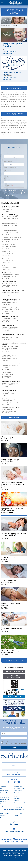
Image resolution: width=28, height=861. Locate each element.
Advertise (14, 766)
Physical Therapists (4, 799)
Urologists (16, 800)
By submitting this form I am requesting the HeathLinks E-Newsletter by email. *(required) (14, 742)
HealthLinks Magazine (14, 773)
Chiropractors (3, 786)
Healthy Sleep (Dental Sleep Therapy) (12, 73)
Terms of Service (15, 852)
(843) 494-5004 (7, 53)
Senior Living (7, 439)
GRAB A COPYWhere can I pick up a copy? (14, 676)
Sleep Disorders (8, 461)
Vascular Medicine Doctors (20, 802)
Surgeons (16, 796)
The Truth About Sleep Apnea (11, 651)
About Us (2, 815)
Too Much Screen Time (9, 558)
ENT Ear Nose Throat (9, 630)
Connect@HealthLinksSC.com (14, 831)
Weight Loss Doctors (5, 806)
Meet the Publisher (4, 813)
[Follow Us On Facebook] (9, 782)
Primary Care (3, 801)
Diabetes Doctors (4, 790)
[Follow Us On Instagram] (12, 782)
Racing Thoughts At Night (10, 460)
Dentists (2, 788)
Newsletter (2, 817)
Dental (5, 537)
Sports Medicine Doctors (19, 788)
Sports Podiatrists (18, 790)
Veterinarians (17, 805)
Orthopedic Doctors (4, 797)
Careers (16, 815)
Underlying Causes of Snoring (11, 628)
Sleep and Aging (7, 437)
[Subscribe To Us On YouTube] (19, 782)
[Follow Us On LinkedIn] (15, 782)
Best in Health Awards (5, 820)
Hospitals (2, 795)
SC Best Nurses (18, 813)
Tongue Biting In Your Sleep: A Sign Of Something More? (13, 534)
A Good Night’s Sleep (8, 581)
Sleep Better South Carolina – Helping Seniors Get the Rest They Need (13, 484)
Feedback (17, 820)
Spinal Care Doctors (18, 786)
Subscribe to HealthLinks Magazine (14, 671)
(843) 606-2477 (7, 79)
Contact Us (14, 824)
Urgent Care (17, 798)
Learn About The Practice (10, 51)
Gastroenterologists (4, 792)
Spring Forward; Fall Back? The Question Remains (12, 509)
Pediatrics (6, 559)
